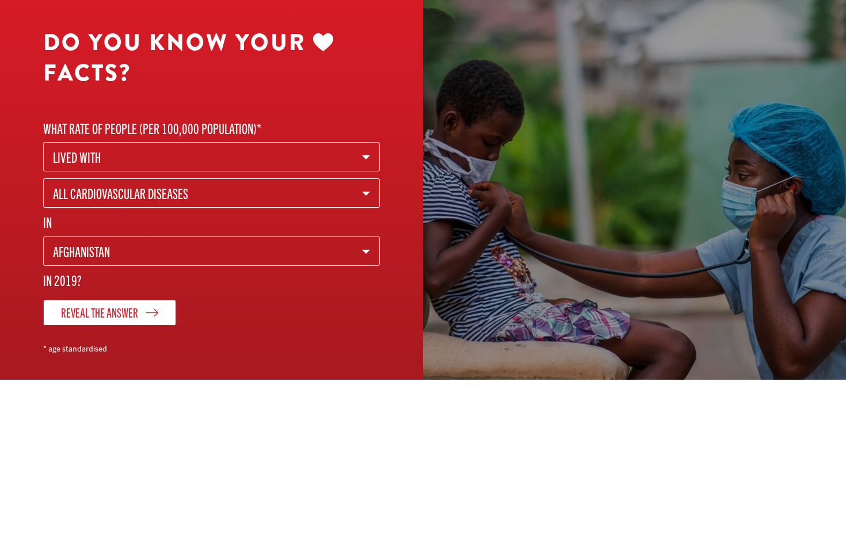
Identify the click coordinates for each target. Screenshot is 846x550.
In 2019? (62, 280)
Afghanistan (81, 251)
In (47, 222)
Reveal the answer (100, 312)
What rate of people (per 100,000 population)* (152, 128)
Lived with (77, 157)
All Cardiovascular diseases (120, 193)
